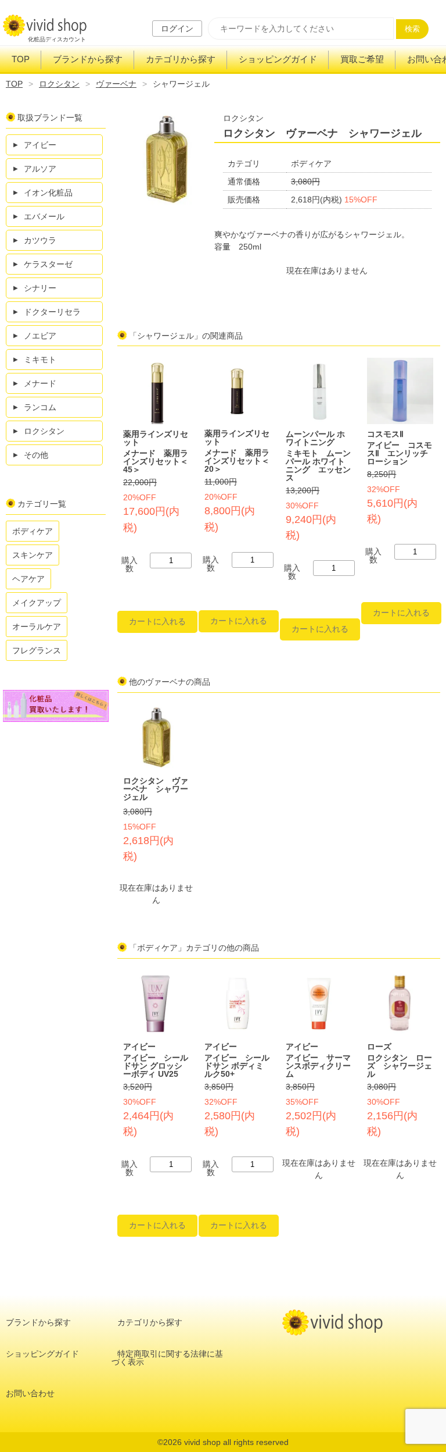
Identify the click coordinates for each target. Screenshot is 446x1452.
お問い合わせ (30, 1393)
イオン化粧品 (48, 192)
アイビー (40, 145)
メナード (40, 383)
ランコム (40, 407)
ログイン (177, 28)
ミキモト (40, 359)
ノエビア (40, 335)
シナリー (40, 288)
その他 (36, 455)
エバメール (44, 216)
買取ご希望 (362, 59)
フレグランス (36, 650)
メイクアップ (36, 602)
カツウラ (40, 240)
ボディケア (32, 531)
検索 (412, 28)
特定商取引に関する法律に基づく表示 (167, 1357)
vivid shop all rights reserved (236, 1442)
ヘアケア (28, 578)
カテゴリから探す (180, 59)
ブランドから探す (88, 59)
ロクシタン (59, 83)
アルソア (40, 168)
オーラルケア (36, 626)
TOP (21, 59)
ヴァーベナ (116, 83)
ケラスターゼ (48, 264)
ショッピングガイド (278, 59)
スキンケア (32, 555)
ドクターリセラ (52, 311)
